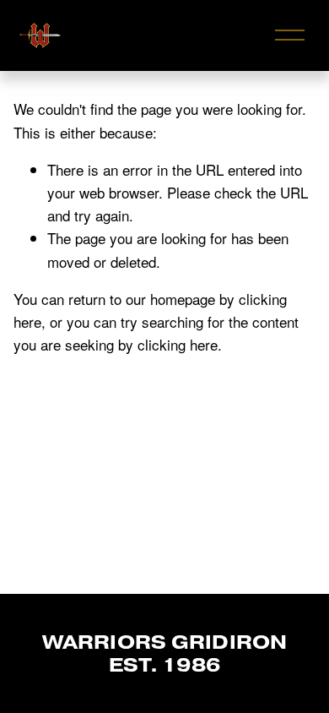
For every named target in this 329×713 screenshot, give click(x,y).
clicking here (178, 344)
